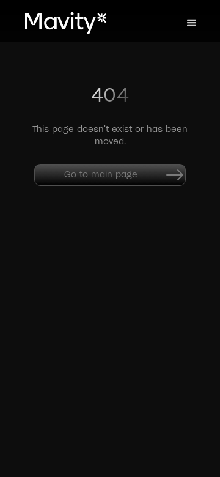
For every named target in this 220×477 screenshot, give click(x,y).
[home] (58, 23)
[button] (192, 23)
